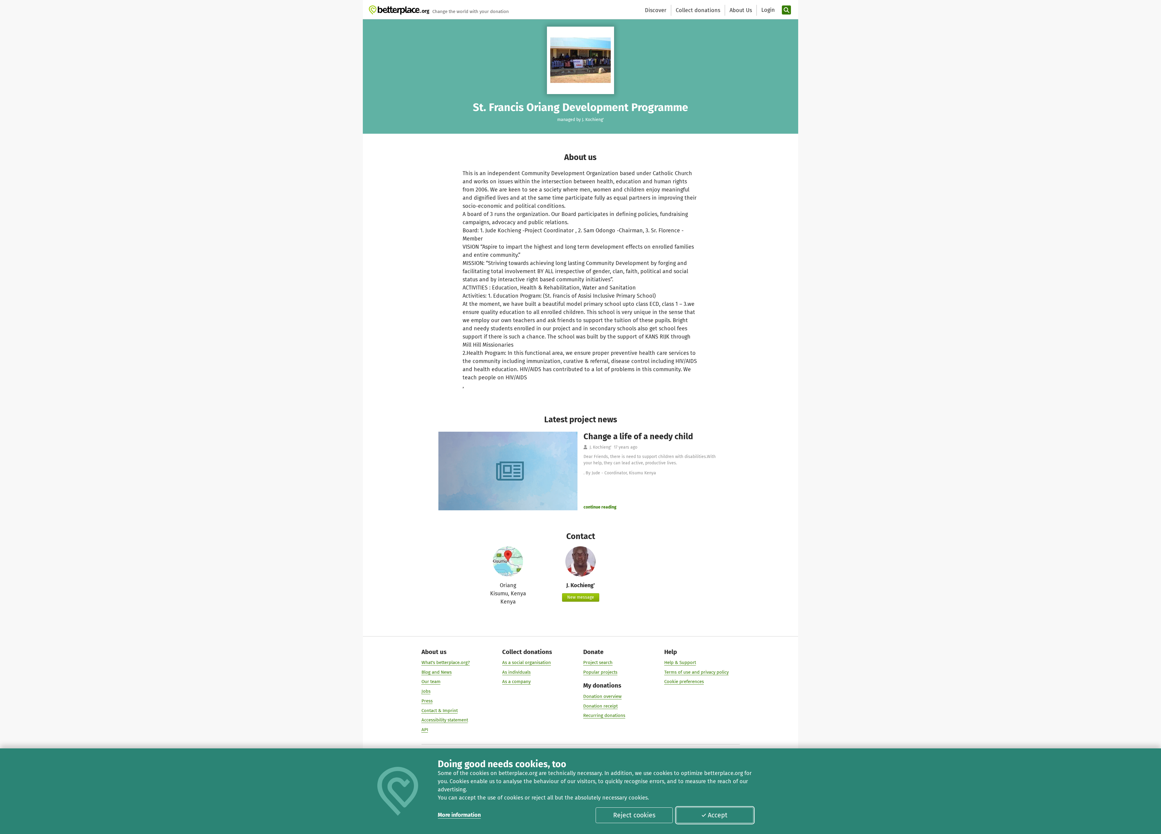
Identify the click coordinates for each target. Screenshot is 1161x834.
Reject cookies (634, 815)
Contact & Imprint (439, 710)
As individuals (516, 672)
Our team (431, 681)
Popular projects (600, 672)
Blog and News (436, 672)
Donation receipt (600, 706)
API (424, 729)
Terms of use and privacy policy (696, 672)
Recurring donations (604, 715)
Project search (598, 662)
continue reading (600, 507)
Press (427, 701)
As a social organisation (526, 662)
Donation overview (602, 696)
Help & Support (680, 662)
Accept (717, 815)
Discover (655, 10)
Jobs (426, 691)
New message (580, 597)
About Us (741, 10)
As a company (516, 681)
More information (459, 815)
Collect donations (698, 10)
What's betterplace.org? (445, 662)
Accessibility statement (444, 720)
